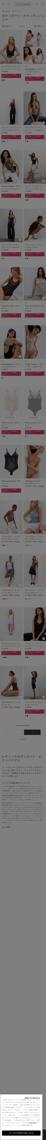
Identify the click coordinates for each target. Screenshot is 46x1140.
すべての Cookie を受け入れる (21, 1133)
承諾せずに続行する (32, 1098)
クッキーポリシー (19, 1120)
